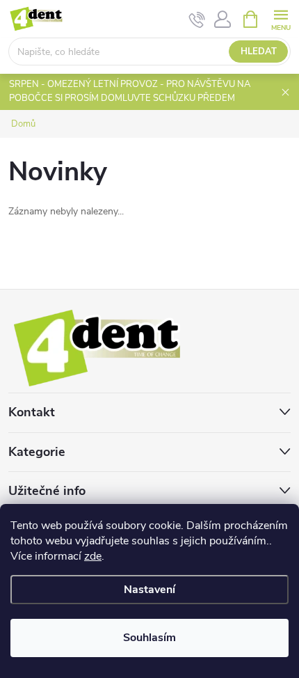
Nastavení (149, 589)
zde (93, 556)
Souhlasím (149, 637)
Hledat (259, 51)
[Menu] (280, 18)
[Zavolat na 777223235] (197, 19)
